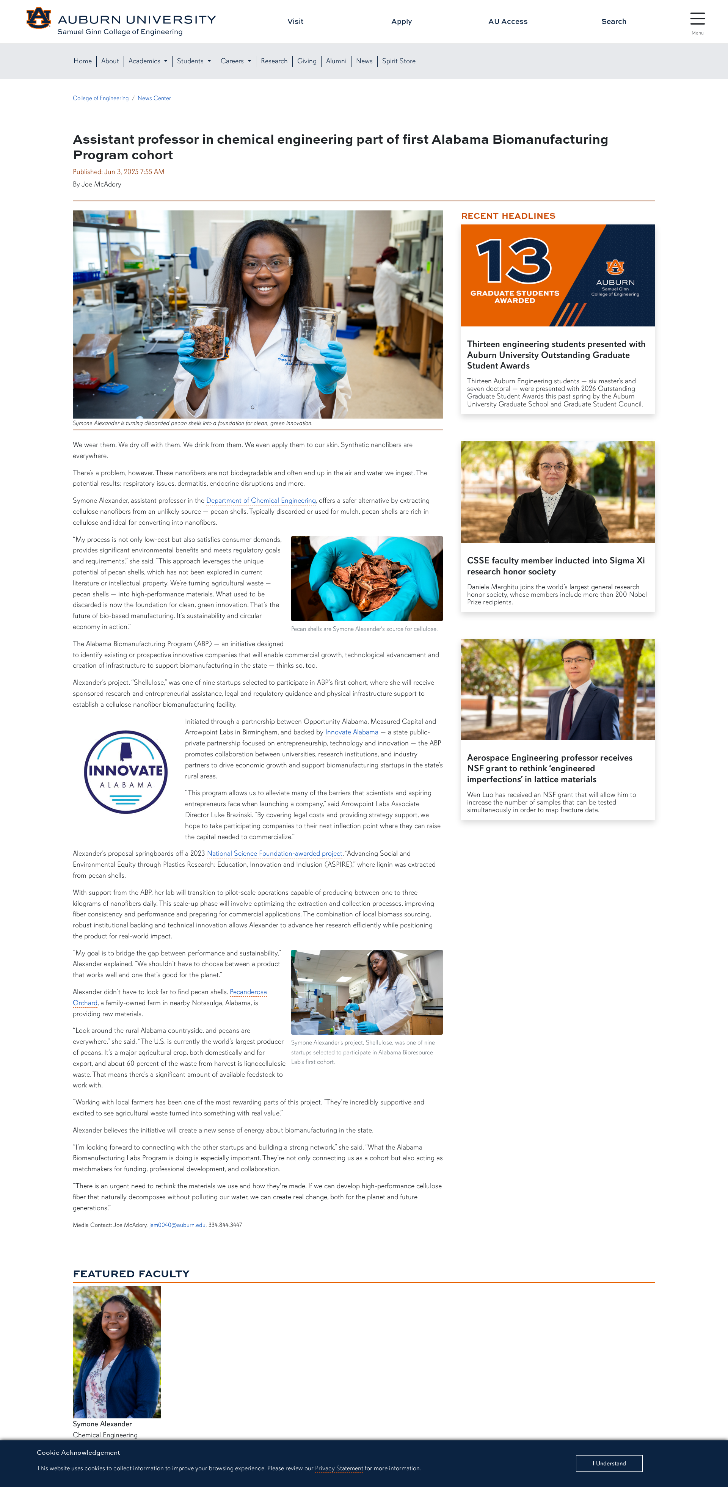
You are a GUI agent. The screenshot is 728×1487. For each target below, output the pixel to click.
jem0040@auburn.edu (177, 1225)
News (364, 61)
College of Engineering (101, 98)
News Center (154, 98)
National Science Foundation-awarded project (274, 853)
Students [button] (191, 61)
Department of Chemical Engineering (261, 500)
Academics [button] (145, 61)
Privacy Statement (339, 1468)
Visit (295, 21)
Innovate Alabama (351, 732)
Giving (307, 61)
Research (274, 61)
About (110, 61)
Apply (401, 21)
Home (83, 61)
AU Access (508, 21)
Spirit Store (399, 61)
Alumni (336, 61)
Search (614, 21)
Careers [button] (233, 61)
